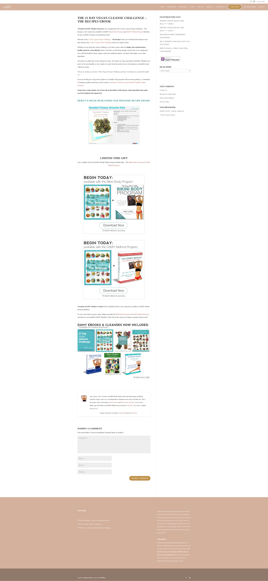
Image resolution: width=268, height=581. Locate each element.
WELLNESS (220, 7)
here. (79, 74)
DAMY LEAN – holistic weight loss (172, 111)
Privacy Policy (164, 102)
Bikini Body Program (116, 32)
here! (96, 408)
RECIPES (209, 7)
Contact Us (163, 90)
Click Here (130, 405)
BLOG (193, 7)
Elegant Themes (88, 578)
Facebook (134, 413)
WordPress (103, 578)
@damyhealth (122, 413)
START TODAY (234, 7)
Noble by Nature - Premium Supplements (90, 524)
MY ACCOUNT (261, 1)
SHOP (162, 7)
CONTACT (261, 7)
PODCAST (201, 7)
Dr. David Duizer (250, 7)
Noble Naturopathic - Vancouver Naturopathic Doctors (94, 520)
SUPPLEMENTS (171, 7)
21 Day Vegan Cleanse (167, 115)
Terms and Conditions (167, 98)
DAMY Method (113, 402)
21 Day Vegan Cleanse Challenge (99, 39)
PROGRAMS (182, 7)
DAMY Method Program (134, 32)
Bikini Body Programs (127, 402)
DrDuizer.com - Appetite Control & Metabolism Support (95, 528)
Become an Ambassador (168, 94)
